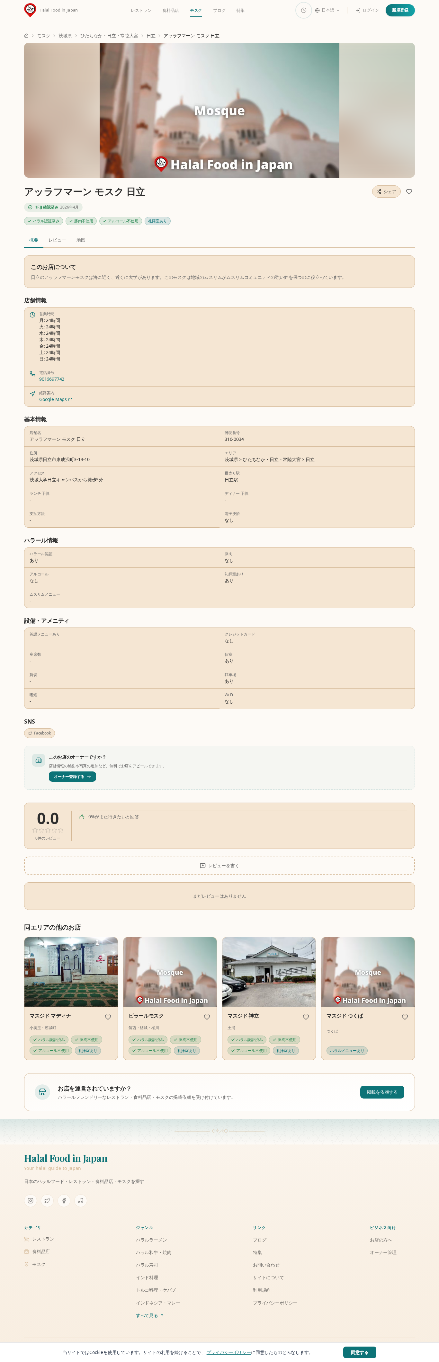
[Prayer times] (304, 10)
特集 (241, 10)
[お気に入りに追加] (409, 191)
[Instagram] (30, 1200)
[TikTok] (80, 1200)
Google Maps (53, 399)
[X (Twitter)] (47, 1200)
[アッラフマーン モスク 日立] (219, 110)
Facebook (42, 733)
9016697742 (51, 379)
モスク (196, 10)
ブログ (219, 10)
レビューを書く (223, 865)
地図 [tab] (80, 240)
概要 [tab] (33, 240)
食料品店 (170, 10)
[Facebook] (64, 1200)
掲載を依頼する (382, 1092)
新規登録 (400, 10)
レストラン (141, 10)
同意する (360, 1352)
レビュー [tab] (57, 240)
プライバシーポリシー (229, 1352)
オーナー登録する (69, 776)
